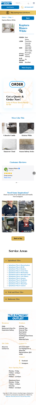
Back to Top (18, 238)
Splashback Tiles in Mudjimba (18, 280)
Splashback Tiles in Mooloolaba (18, 272)
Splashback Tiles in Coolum (17, 285)
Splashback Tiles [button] (14, 260)
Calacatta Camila (9, 135)
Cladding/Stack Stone (26, 336)
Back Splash (23, 332)
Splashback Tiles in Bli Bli (16, 267)
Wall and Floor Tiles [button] (15, 292)
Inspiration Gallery (8, 330)
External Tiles (23, 330)
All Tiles (21, 326)
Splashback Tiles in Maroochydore (19, 265)
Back (28, 18)
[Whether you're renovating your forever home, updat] (10, 224)
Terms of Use (19, 396)
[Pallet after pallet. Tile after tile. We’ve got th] (26, 224)
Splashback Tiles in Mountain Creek (19, 274)
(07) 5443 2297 (29, 7)
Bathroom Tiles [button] (14, 299)
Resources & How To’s (8, 328)
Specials (21, 337)
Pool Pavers (22, 334)
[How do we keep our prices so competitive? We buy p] (26, 208)
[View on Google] (6, 169)
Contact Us (5, 348)
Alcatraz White (26, 135)
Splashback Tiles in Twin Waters (18, 276)
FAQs (3, 326)
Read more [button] (7, 177)
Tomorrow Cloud (9, 151)
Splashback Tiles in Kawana (17, 278)
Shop (10, 17)
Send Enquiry (10, 7)
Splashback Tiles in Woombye (18, 284)
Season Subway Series (26, 151)
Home (4, 17)
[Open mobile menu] (34, 3)
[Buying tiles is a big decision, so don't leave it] (10, 208)
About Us (5, 347)
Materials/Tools (24, 339)
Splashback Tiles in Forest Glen (18, 271)
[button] (2, 173)
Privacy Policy (26, 396)
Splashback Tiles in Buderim (17, 269)
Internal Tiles (23, 328)
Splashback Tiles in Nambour (18, 282)
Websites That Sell (10, 396)
